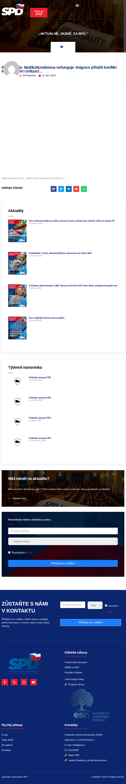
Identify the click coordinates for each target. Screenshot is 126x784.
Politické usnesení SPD (40, 377)
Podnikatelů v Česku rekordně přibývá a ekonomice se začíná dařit (60, 253)
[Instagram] (24, 682)
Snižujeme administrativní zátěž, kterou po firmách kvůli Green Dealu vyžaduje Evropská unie (73, 285)
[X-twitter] (14, 682)
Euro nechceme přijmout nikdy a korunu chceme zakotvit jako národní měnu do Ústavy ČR (71, 221)
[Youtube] (33, 682)
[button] (77, 5)
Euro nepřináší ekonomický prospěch (46, 318)
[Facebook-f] (5, 682)
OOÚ (29, 552)
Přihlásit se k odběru (63, 563)
